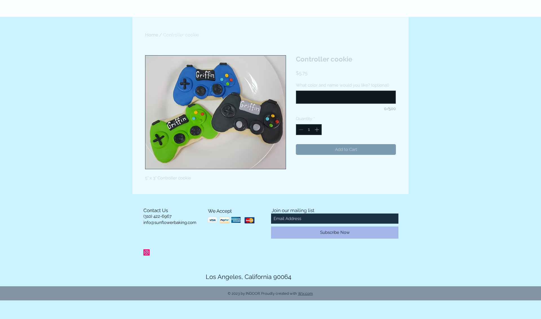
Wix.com (305, 293)
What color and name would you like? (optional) (342, 85)
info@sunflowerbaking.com (169, 222)
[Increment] (317, 129)
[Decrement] (300, 129)
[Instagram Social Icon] (146, 252)
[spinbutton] (309, 129)
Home (151, 35)
